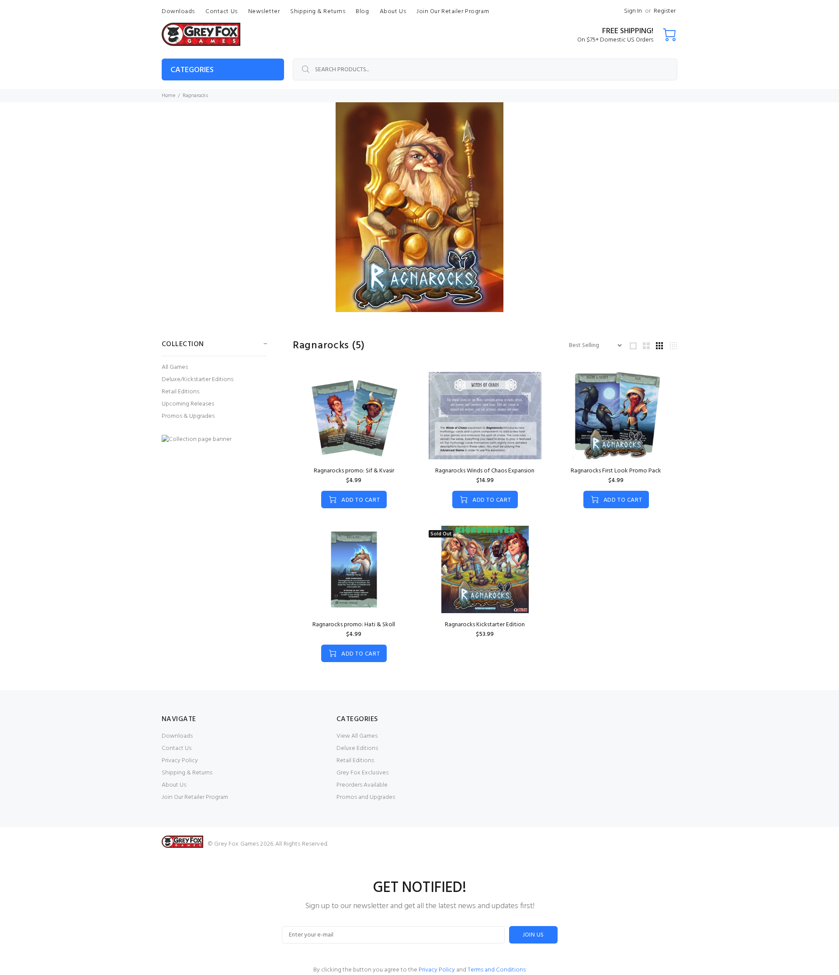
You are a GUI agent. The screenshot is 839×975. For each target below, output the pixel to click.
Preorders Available (362, 785)
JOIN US (533, 935)
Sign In (633, 11)
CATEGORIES (192, 70)
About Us (174, 785)
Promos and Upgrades (365, 797)
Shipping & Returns (187, 773)
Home (168, 95)
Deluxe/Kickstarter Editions (197, 380)
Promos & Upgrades (188, 415)
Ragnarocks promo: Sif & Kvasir (354, 471)
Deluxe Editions (357, 748)
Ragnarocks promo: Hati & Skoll (353, 625)
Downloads (177, 736)
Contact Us (176, 748)
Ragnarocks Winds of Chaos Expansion (484, 471)
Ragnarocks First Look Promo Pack (616, 471)
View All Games (357, 736)
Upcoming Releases (188, 404)
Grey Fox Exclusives (362, 773)
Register (665, 11)
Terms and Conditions (497, 970)
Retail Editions (180, 392)
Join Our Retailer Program (195, 797)
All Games (175, 367)
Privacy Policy (180, 761)
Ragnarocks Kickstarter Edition (485, 625)
